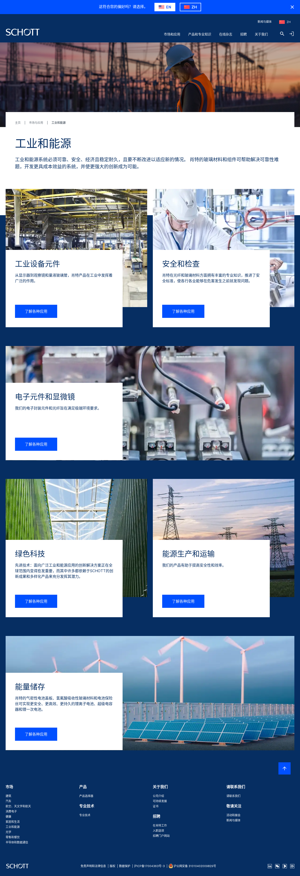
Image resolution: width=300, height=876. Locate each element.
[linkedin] (270, 866)
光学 (8, 832)
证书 (155, 806)
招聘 (243, 34)
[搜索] (282, 34)
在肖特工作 (160, 825)
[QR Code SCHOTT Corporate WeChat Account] (277, 866)
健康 (8, 816)
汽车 (8, 801)
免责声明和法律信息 (93, 866)
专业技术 (84, 815)
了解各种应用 (36, 311)
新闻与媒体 (265, 21)
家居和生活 (13, 821)
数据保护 (124, 866)
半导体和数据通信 (17, 842)
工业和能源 (13, 827)
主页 (18, 122)
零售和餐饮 (13, 837)
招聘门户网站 (161, 836)
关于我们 (261, 34)
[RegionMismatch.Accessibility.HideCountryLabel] (292, 7)
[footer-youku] (285, 866)
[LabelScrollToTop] (284, 768)
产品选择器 (86, 796)
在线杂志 (225, 34)
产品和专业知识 (199, 34)
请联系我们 (233, 796)
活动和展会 (233, 815)
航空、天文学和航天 (18, 806)
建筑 (8, 796)
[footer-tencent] (292, 866)
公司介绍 (158, 796)
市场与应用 (36, 122)
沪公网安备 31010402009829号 (195, 866)
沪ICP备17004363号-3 (149, 866)
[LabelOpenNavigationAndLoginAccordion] (291, 34)
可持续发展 (160, 801)
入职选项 (158, 830)
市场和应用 (172, 34)
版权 (112, 866)
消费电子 (11, 811)
